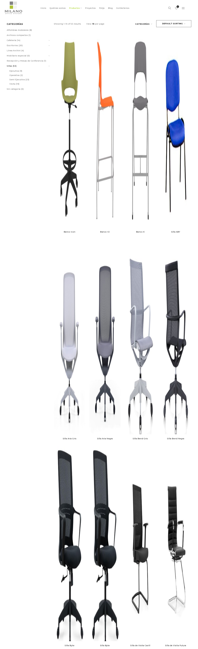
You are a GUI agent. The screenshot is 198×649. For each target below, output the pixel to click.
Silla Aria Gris (70, 438)
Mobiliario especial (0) (18, 55)
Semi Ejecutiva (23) (19, 79)
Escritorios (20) (15, 45)
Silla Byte (69, 645)
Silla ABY (175, 232)
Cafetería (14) (13, 40)
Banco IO (105, 232)
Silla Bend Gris (140, 438)
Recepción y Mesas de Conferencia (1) (26, 61)
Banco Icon (69, 232)
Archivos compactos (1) (19, 35)
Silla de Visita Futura (175, 645)
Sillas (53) (12, 66)
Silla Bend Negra (175, 438)
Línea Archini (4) (15, 50)
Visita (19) (14, 84)
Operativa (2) (16, 75)
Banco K (140, 232)
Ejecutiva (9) (15, 71)
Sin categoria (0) (15, 89)
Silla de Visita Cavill (140, 645)
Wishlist (177, 7)
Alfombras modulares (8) (19, 30)
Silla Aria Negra (105, 438)
